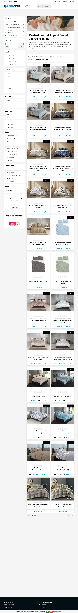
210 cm (9, 76)
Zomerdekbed (10, 172)
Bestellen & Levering (9, 604)
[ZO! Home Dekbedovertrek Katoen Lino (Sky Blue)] (62, 226)
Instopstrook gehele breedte (14, 175)
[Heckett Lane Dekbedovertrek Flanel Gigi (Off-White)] (38, 378)
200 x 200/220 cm (11, 58)
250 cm (9, 88)
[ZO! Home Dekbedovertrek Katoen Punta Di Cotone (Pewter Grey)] (62, 111)
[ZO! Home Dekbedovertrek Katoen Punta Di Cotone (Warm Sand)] (38, 150)
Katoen (9, 114)
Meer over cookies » (57, 611)
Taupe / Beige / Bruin (12, 135)
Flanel (8, 118)
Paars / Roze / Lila (11, 138)
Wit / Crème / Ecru (12, 151)
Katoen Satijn (10, 127)
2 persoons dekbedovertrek (12, 24)
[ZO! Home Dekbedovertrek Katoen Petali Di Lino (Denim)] (38, 111)
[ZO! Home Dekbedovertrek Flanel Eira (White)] (38, 189)
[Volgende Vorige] (73, 515)
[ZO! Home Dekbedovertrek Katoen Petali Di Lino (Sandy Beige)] (62, 74)
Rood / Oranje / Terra (12, 148)
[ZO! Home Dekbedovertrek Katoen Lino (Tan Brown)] (38, 226)
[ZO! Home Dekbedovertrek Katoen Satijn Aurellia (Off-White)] (62, 341)
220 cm (9, 79)
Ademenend (10, 178)
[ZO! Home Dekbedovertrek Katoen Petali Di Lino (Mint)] (38, 74)
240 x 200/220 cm (11, 61)
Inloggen (72, 1)
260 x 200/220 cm (11, 64)
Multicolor (9, 160)
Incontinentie (10, 181)
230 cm (9, 82)
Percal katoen (10, 121)
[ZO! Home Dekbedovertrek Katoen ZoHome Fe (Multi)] (38, 302)
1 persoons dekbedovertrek (12, 21)
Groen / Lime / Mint (12, 142)
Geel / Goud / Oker (12, 145)
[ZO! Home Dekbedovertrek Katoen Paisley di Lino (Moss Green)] (62, 263)
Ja (47, 611)
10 (72, 515)
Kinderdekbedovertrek (11, 35)
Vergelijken (65, 1)
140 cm (9, 100)
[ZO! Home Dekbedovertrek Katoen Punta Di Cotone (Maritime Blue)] (62, 150)
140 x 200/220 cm (11, 55)
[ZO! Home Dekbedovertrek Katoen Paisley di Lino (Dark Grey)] (38, 263)
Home (5, 1)
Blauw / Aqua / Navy (12, 157)
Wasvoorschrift (8, 609)
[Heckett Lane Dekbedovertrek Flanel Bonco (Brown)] (38, 452)
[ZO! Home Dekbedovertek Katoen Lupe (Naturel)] (38, 341)
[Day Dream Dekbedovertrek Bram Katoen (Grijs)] (38, 489)
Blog (58, 6)
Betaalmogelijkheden (9, 606)
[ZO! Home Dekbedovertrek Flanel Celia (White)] (38, 415)
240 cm (9, 85)
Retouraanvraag (8, 607)
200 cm (9, 73)
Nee (51, 611)
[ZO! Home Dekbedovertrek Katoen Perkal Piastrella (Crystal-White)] (62, 302)
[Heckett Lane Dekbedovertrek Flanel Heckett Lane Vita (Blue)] (62, 415)
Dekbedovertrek (13, 1)
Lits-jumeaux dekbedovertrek (12, 27)
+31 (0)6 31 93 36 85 (14, 200)
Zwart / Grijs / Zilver (12, 154)
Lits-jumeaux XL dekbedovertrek (9, 31)
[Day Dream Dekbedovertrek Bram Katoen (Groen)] (62, 489)
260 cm (9, 91)
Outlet (63, 6)
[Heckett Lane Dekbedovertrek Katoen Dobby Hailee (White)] (62, 378)
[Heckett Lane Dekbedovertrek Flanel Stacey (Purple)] (62, 452)
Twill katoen (10, 124)
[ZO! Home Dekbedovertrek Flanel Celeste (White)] (62, 189)
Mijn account (57, 1)
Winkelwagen (71, 6)
